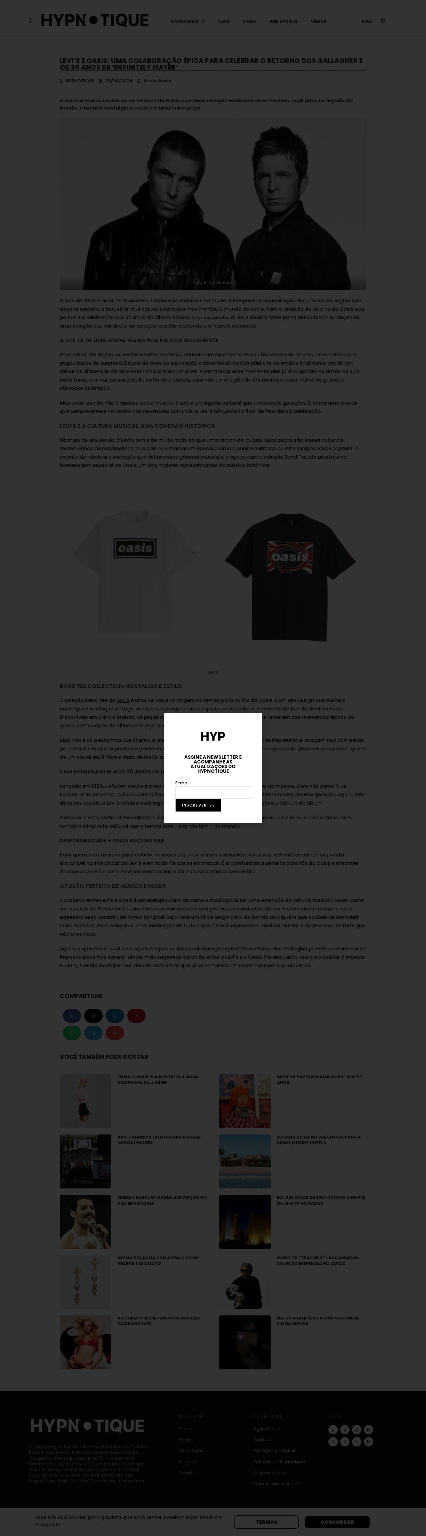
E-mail (182, 783)
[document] (213, 768)
